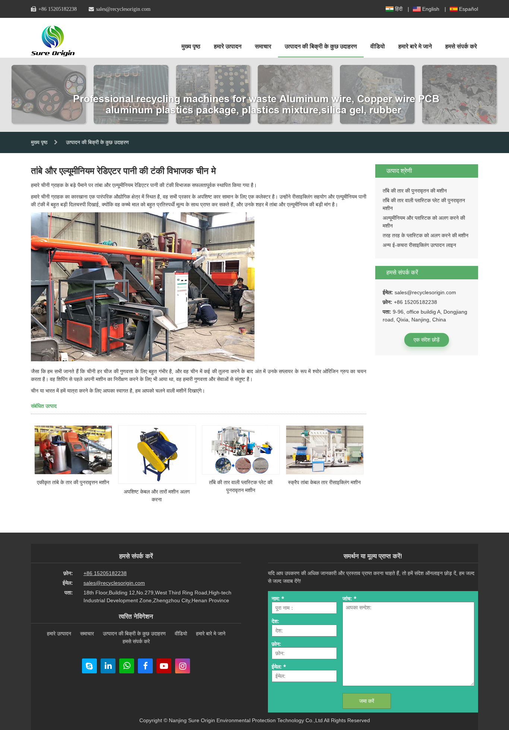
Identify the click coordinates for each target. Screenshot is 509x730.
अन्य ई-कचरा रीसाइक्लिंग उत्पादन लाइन (419, 245)
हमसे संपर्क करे (461, 46)
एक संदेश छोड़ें (427, 340)
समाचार (263, 46)
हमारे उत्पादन (227, 46)
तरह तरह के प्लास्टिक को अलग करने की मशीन (425, 235)
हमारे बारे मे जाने (415, 46)
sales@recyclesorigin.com (123, 9)
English (430, 9)
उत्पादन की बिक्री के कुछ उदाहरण (321, 46)
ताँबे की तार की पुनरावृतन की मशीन (415, 191)
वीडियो (377, 46)
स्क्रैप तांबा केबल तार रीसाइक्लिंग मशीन (324, 482)
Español (468, 9)
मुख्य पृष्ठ (190, 46)
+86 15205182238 (57, 9)
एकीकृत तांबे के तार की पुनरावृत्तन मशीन (73, 482)
